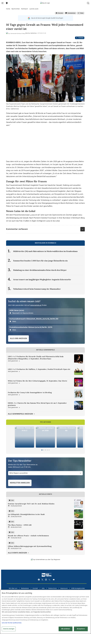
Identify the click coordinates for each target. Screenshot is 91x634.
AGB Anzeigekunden (78, 588)
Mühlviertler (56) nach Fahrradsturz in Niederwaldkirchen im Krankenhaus (45, 251)
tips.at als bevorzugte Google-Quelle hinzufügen (47, 18)
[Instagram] (46, 579)
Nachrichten (16, 9)
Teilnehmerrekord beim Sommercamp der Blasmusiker (37, 289)
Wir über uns (13, 588)
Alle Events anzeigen (17, 553)
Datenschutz (52, 588)
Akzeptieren (81, 629)
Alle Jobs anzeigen (18, 338)
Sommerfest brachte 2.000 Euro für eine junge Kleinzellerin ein (40, 261)
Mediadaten (25, 588)
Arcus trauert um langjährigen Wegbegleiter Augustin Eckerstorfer (42, 279)
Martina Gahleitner (31, 33)
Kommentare (71, 13)
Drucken (60, 13)
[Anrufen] (50, 579)
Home (8, 9)
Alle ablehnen (65, 629)
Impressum (64, 588)
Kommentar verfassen (17, 229)
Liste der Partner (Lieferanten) (11, 623)
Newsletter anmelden (20, 482)
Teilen (81, 13)
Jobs (43, 588)
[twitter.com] (42, 579)
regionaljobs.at (36, 305)
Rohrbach (24, 9)
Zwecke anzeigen (8, 629)
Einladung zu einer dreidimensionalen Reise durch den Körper (40, 270)
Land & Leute (33, 9)
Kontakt (35, 588)
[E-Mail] (54, 579)
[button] (3, 3)
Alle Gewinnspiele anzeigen (20, 414)
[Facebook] (39, 579)
